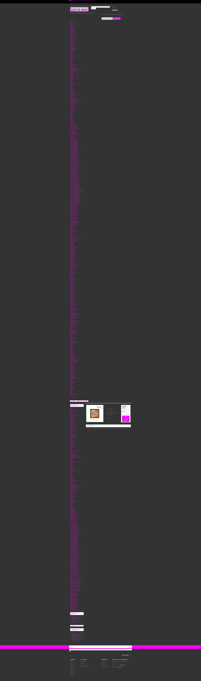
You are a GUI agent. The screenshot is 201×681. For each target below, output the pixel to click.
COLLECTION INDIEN (73, 150)
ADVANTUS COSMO (73, 226)
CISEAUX (71, 95)
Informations (75, 629)
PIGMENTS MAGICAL (73, 49)
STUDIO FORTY (72, 369)
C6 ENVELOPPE (72, 130)
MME (71, 328)
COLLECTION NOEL (73, 539)
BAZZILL (71, 237)
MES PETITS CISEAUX (74, 326)
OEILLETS (71, 74)
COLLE (71, 474)
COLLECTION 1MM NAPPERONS (75, 191)
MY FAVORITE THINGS (74, 332)
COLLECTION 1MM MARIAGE (75, 589)
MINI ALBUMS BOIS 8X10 (74, 210)
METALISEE (72, 122)
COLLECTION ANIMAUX (74, 143)
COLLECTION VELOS (73, 156)
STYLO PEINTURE (73, 106)
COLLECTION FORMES (74, 148)
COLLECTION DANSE (73, 145)
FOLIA (71, 291)
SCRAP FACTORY (73, 356)
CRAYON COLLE (72, 90)
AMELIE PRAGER (73, 230)
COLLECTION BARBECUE (74, 172)
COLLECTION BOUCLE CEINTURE (75, 170)
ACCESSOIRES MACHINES (74, 94)
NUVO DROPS (72, 82)
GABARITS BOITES (73, 604)
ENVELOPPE (72, 129)
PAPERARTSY (72, 339)
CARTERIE (72, 117)
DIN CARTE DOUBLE (73, 126)
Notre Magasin (104, 665)
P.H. (70, 336)
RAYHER (71, 350)
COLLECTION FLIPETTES (74, 147)
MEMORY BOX (72, 325)
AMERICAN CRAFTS (73, 231)
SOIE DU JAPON (73, 121)
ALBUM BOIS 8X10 (73, 101)
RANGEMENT (72, 98)
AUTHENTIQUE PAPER (74, 236)
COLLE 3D (71, 89)
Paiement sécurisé (75, 638)
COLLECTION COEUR (73, 171)
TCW (71, 375)
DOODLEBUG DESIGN (73, 279)
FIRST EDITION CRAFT (74, 287)
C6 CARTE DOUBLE (73, 124)
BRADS (71, 62)
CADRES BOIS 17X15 (73, 206)
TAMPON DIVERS (73, 443)
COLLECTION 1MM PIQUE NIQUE (75, 195)
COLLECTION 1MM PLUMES (74, 188)
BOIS (71, 53)
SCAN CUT (72, 353)
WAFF (71, 390)
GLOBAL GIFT (72, 293)
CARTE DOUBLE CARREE (74, 128)
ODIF (71, 334)
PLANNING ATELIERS (73, 397)
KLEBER (71, 307)
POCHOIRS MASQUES (73, 606)
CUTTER (71, 96)
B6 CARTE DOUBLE (73, 125)
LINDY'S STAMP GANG (74, 316)
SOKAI (71, 364)
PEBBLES (71, 344)
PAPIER (71, 21)
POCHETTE (72, 26)
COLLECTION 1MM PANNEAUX (75, 198)
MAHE (71, 319)
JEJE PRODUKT (72, 301)
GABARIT (71, 57)
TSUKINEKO (72, 383)
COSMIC (71, 263)
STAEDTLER (72, 366)
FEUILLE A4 (72, 118)
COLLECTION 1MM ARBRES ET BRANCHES (77, 189)
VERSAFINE (72, 388)
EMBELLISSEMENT (73, 59)
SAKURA (71, 351)
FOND (71, 442)
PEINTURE (72, 46)
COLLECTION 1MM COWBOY (75, 202)
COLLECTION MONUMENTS (74, 537)
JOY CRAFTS (72, 302)
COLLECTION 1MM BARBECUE (75, 196)
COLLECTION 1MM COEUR (74, 194)
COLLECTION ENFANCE (74, 146)
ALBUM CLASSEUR (73, 99)
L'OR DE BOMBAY (73, 309)
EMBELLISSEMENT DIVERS (74, 75)
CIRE (71, 472)
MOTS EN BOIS (72, 137)
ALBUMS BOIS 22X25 (73, 213)
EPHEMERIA (72, 283)
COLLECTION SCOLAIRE (74, 154)
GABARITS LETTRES (73, 215)
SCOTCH (71, 355)
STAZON (71, 368)
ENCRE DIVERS (72, 44)
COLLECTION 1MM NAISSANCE (75, 193)
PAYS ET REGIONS (73, 140)
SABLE (71, 80)
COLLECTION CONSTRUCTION (75, 144)
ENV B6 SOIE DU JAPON (74, 133)
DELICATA (71, 270)
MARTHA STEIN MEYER (74, 322)
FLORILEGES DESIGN (73, 290)
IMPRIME (71, 410)
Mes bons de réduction (84, 666)
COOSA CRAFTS (73, 262)
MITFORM (71, 327)
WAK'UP (71, 391)
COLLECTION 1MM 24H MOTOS (75, 192)
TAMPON (71, 52)
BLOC (71, 25)
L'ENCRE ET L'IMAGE (73, 308)
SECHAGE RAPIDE (73, 41)
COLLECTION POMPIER (74, 163)
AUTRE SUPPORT (73, 32)
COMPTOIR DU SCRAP (74, 260)
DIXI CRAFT (72, 275)
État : (106, 410)
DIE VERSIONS (72, 273)
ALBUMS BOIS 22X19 (73, 212)
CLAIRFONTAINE (73, 254)
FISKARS (71, 288)
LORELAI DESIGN (73, 317)
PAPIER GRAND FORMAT (74, 411)
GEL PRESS (72, 292)
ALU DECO (72, 229)
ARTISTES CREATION (73, 234)
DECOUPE (72, 34)
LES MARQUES (72, 224)
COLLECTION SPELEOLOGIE (75, 157)
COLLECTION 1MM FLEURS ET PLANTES (77, 190)
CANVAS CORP (72, 246)
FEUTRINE (72, 73)
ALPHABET (72, 459)
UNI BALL (71, 385)
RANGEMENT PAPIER (73, 489)
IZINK (71, 300)
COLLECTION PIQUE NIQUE (74, 166)
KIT (70, 521)
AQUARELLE (72, 50)
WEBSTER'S (72, 393)
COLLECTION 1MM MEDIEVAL (75, 586)
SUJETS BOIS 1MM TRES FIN (75, 181)
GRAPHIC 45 (72, 295)
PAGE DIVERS (72, 31)
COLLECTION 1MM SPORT (74, 590)
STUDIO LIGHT (72, 370)
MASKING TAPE (72, 458)
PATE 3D (71, 81)
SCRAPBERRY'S (72, 358)
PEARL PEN (72, 343)
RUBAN (71, 61)
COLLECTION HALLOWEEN (74, 149)
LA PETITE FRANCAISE (74, 310)
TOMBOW (71, 380)
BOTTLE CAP (72, 242)
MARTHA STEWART (73, 323)
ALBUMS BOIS (72, 209)
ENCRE (71, 40)
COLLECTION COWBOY (74, 180)
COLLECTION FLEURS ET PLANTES (76, 177)
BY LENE (71, 244)
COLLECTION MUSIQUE (74, 538)
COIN (71, 65)
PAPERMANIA (72, 340)
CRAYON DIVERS (73, 109)
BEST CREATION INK (73, 240)
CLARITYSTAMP (72, 255)
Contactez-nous (72, 4)
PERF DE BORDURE (73, 426)
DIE (70, 35)
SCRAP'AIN (72, 357)
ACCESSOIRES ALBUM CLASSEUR (76, 100)
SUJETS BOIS (72, 523)
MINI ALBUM (72, 30)
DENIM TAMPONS (73, 271)
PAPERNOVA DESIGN (73, 341)
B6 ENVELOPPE (72, 131)
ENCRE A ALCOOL (73, 47)
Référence (107, 408)
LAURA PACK (72, 311)
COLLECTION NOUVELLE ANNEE (75, 161)
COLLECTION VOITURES (74, 158)
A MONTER (72, 441)
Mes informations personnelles (86, 665)
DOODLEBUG (72, 278)
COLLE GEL (72, 475)
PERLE (71, 76)
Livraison (73, 632)
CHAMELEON (72, 251)
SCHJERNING (72, 354)
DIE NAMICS (72, 272)
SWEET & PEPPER (73, 371)
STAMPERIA (72, 367)
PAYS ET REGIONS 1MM (74, 569)
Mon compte (83, 659)
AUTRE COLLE (72, 91)
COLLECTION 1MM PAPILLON (75, 186)
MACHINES (72, 93)
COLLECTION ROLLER (73, 155)
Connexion (71, 3)
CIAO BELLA (72, 253)
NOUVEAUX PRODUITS (74, 223)
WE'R (71, 392)
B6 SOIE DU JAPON (73, 127)
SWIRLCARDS (72, 372)
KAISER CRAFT (72, 304)
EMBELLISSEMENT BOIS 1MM (75, 457)
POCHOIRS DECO (73, 605)
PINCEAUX (72, 111)
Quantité (123, 411)
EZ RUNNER (72, 284)
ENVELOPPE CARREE (73, 134)
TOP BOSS (72, 382)
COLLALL (71, 257)
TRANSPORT (72, 488)
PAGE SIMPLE (72, 28)
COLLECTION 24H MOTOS (74, 555)
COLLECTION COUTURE (74, 179)
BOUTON (71, 77)
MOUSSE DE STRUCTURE (74, 85)
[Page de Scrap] (79, 9)
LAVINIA (71, 312)
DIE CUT (71, 219)
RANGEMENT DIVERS (73, 490)
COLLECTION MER (73, 174)
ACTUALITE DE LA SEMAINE (74, 222)
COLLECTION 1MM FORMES (74, 571)
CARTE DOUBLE (72, 123)
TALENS (71, 374)
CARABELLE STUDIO (73, 247)
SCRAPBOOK (72, 113)
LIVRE (71, 116)
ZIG (70, 396)
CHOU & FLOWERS (73, 252)
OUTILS (71, 92)
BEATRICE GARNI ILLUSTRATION (75, 238)
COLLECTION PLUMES (74, 554)
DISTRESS (72, 274)
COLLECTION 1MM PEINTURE (75, 187)
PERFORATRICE (72, 37)
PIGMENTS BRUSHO (73, 48)
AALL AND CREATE (73, 225)
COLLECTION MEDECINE (74, 173)
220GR (71, 506)
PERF (71, 425)
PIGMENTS (72, 45)
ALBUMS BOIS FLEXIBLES (74, 211)
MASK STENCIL (72, 324)
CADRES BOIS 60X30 (73, 208)
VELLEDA (71, 387)
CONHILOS (72, 261)
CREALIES (72, 267)
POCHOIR (71, 58)
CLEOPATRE (72, 256)
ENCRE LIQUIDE (72, 43)
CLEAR (71, 440)
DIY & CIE (71, 276)
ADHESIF (71, 112)
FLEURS (71, 60)
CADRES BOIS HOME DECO (74, 205)
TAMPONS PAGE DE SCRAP (74, 221)
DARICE (71, 269)
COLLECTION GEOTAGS (74, 141)
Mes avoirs (82, 662)
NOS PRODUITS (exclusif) (74, 522)
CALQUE (71, 507)
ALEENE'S (71, 228)
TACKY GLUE (72, 373)
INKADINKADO (72, 299)
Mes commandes (83, 661)
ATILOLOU (71, 235)
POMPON (71, 84)
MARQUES (73, 613)
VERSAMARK (72, 389)
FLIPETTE (71, 83)
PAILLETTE (72, 67)
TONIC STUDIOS (73, 381)
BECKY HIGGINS (73, 239)
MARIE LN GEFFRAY (73, 321)
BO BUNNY (72, 241)
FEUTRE (71, 105)
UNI (70, 409)
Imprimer (108, 418)
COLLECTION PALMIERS (74, 540)
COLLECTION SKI (73, 160)
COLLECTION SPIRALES (74, 175)
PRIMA (71, 348)
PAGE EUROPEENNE (73, 27)
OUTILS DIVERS (72, 97)
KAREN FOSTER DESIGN (74, 305)
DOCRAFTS (72, 277)
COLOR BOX (72, 258)
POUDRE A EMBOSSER (74, 69)
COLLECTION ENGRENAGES (75, 142)
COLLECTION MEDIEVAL (74, 176)
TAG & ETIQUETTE (73, 64)
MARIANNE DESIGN (73, 320)
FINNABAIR (72, 286)
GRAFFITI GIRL (72, 294)
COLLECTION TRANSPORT (74, 159)
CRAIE (71, 108)
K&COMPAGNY (72, 303)
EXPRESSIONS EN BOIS (74, 139)
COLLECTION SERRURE (74, 178)
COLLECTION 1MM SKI (74, 572)
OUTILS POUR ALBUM (73, 220)
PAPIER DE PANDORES (74, 342)
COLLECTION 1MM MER (74, 197)
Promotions (103, 661)
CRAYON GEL (72, 107)
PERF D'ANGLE (72, 427)
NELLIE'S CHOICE (73, 333)
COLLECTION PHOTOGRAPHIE (75, 553)
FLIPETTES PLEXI (73, 204)
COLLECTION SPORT (73, 164)
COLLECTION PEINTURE (74, 165)
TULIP (71, 384)
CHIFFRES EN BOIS (73, 138)
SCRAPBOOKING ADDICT (74, 360)
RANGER (71, 349)
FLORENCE (72, 289)
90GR (71, 505)
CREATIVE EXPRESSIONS (74, 268)
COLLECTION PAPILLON (74, 162)
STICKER (71, 66)
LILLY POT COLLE (73, 315)
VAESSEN (71, 386)
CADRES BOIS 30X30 (73, 207)
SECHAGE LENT (72, 42)
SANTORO (72, 352)
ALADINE (71, 227)
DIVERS (71, 473)
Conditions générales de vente (76, 635)
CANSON (71, 245)
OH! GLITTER (72, 335)
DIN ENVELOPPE (73, 132)
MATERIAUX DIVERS (73, 115)
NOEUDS (71, 79)
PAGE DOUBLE (72, 29)
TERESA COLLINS (73, 376)
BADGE (71, 63)
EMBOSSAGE (72, 36)
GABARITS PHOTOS (73, 214)
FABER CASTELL (73, 285)
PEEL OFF (72, 78)
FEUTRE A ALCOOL (73, 110)
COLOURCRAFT (72, 259)
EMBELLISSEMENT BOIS (74, 456)
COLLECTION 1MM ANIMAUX (75, 570)
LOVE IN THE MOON (73, 318)
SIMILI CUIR (72, 33)
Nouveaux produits (105, 662)
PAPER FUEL (72, 338)
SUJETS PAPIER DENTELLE (74, 218)
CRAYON (71, 491)
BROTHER (71, 243)
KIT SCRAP (72, 114)
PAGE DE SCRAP (73, 337)
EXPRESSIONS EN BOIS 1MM (75, 182)
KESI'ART (71, 306)
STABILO (71, 365)
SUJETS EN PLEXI (73, 203)
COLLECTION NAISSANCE (74, 556)
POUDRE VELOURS (73, 68)
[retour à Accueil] (71, 401)
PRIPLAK (71, 24)
